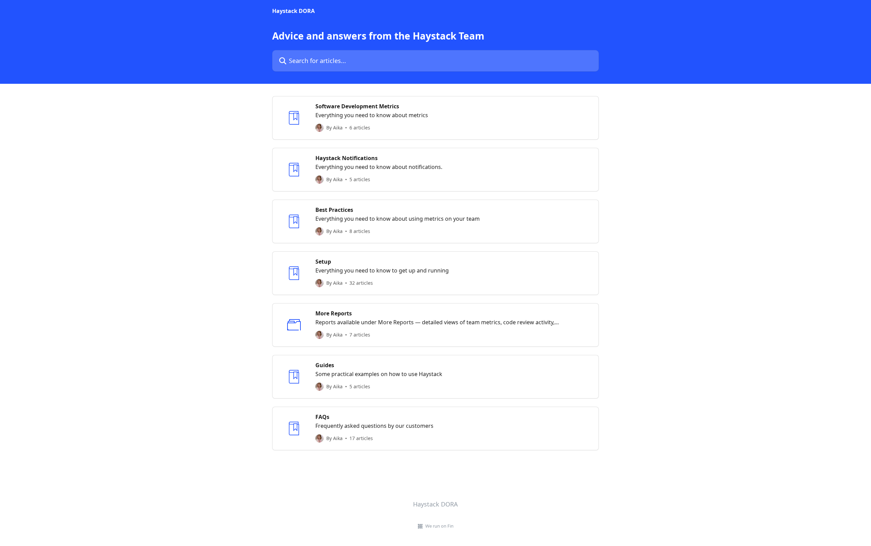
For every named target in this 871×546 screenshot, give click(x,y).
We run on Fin (439, 526)
